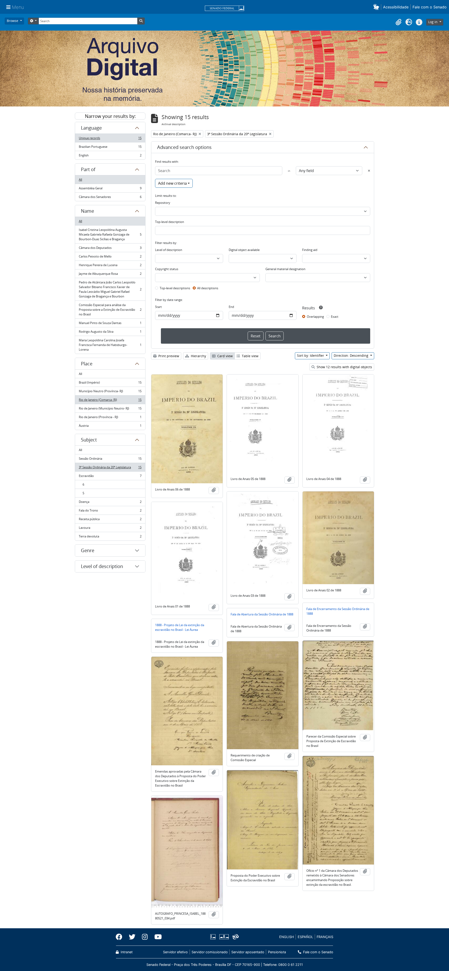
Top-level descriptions (175, 288)
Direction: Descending (351, 355)
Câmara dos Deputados (110, 249)
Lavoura (110, 529)
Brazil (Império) (110, 383)
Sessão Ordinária (110, 459)
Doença (110, 503)
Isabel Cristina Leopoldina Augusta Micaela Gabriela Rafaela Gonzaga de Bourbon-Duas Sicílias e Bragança (110, 234)
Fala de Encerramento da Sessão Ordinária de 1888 (337, 611)
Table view (249, 356)
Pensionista (277, 952)
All (80, 179)
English (110, 156)
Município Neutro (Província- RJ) (110, 392)
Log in (433, 22)
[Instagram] (145, 937)
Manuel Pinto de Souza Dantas (110, 324)
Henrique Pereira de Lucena (110, 266)
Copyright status (166, 269)
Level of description (102, 566)
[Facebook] (121, 937)
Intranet (126, 952)
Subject (89, 440)
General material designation (285, 269)
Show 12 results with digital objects (344, 367)
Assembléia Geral (110, 189)
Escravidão (110, 477)
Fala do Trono (110, 511)
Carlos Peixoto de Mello (110, 257)
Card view (224, 356)
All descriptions (207, 288)
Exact (334, 316)
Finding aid (309, 250)
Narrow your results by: (110, 116)
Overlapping (315, 316)
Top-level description (169, 222)
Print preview (168, 356)
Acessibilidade (396, 7)
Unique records (110, 139)
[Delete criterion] (369, 170)
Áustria (110, 427)
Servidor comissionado (210, 952)
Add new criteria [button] (172, 183)
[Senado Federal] (224, 8)
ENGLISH (286, 937)
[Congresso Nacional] (223, 936)
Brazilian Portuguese (110, 148)
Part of (88, 169)
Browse (13, 20)
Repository (162, 203)
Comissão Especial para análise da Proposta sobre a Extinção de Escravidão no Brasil (110, 309)
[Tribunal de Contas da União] (235, 936)
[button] (377, 7)
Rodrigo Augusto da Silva (110, 332)
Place (86, 363)
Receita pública (110, 520)
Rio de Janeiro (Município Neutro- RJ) (110, 409)
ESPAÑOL (305, 937)
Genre (87, 550)
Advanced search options (184, 147)
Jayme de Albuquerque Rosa (110, 275)
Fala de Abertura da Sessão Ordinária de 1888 (262, 614)
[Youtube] (156, 937)
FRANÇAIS (325, 937)
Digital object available (244, 250)
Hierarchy (198, 356)
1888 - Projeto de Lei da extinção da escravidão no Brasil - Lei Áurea (179, 627)
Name (87, 211)
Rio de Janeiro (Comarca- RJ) (110, 401)
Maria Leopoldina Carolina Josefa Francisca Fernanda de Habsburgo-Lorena (110, 345)
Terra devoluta (110, 537)
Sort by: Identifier (311, 355)
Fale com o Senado (430, 7)
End (231, 307)
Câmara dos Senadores (110, 198)
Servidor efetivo (175, 952)
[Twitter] (132, 937)
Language (91, 128)
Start (158, 307)
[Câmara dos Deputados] (213, 936)
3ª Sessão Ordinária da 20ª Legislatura (110, 468)
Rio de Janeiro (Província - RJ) (110, 418)
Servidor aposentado (247, 952)
